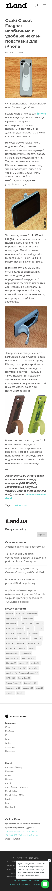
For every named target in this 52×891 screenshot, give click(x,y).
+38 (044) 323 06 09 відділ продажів (21, 831)
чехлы (23, 505)
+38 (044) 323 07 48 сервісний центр (21, 835)
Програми (10, 751)
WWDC (10, 678)
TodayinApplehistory (28, 673)
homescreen (25, 623)
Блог (7, 803)
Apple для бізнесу (13, 767)
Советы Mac (30, 683)
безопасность (13, 688)
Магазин (9, 771)
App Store (28, 618)
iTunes (10, 643)
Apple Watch (13, 618)
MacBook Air (12, 658)
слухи (10, 693)
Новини (20, 52)
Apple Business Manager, (21, 884)
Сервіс (8, 775)
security (33, 668)
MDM (10, 668)
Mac (32, 648)
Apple (20, 613)
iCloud (39, 623)
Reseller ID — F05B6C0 (31, 880)
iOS (29, 628)
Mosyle (21, 668)
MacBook (26, 653)
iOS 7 (39, 628)
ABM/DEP (37, 884)
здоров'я (28, 688)
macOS (23, 663)
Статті (8, 783)
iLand (10, 628)
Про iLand (10, 807)
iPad (10, 633)
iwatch (21, 643)
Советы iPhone (13, 683)
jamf (22, 648)
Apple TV (32, 613)
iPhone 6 (24, 638)
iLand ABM (16, 880)
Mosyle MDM (11, 791)
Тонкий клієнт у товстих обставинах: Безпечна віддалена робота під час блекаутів (25, 557)
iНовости (34, 643)
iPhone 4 (33, 633)
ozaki (15, 505)
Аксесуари (10, 747)
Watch (8, 743)
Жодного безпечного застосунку (25, 546)
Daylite (8, 799)
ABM (9, 613)
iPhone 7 (37, 638)
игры (39, 688)
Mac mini (11, 663)
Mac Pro (35, 663)
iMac (19, 628)
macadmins (12, 653)
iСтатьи (11, 648)
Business (11, 623)
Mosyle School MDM (14, 795)
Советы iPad (24, 678)
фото (20, 693)
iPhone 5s (11, 638)
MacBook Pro (28, 658)
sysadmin (11, 673)
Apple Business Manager (16, 787)
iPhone (21, 633)
